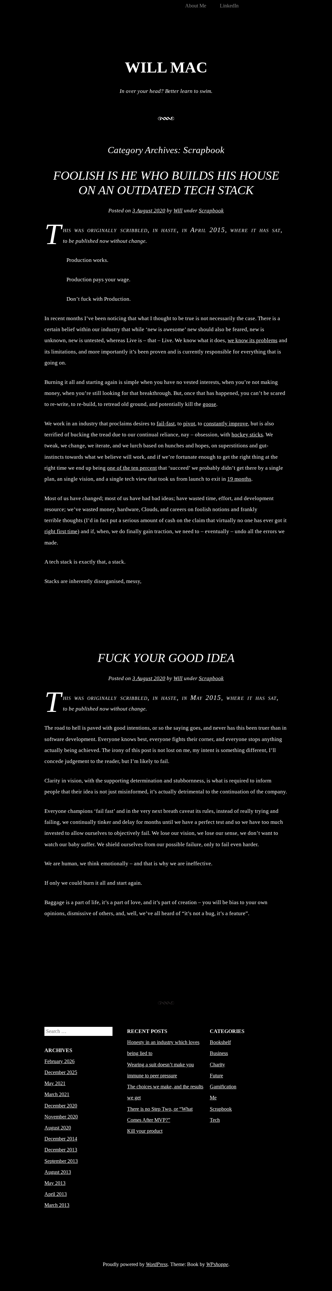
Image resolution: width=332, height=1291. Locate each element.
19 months (239, 479)
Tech (215, 1120)
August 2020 (57, 1127)
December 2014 (60, 1138)
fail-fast (166, 424)
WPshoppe (217, 1264)
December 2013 (60, 1149)
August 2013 (57, 1172)
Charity (217, 1064)
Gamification (223, 1086)
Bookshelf (220, 1042)
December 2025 (60, 1072)
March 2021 (56, 1094)
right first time (60, 531)
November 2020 (61, 1116)
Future (216, 1075)
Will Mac (166, 67)
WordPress (157, 1264)
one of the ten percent (132, 468)
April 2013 (55, 1194)
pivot (189, 424)
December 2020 (60, 1105)
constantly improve (226, 424)
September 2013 (61, 1161)
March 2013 (56, 1205)
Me (213, 1097)
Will (178, 211)
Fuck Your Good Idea (166, 658)
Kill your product (144, 1131)
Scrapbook (211, 211)
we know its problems (253, 340)
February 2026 (59, 1061)
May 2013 (54, 1183)
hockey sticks (247, 435)
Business (219, 1053)
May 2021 (54, 1083)
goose (209, 404)
